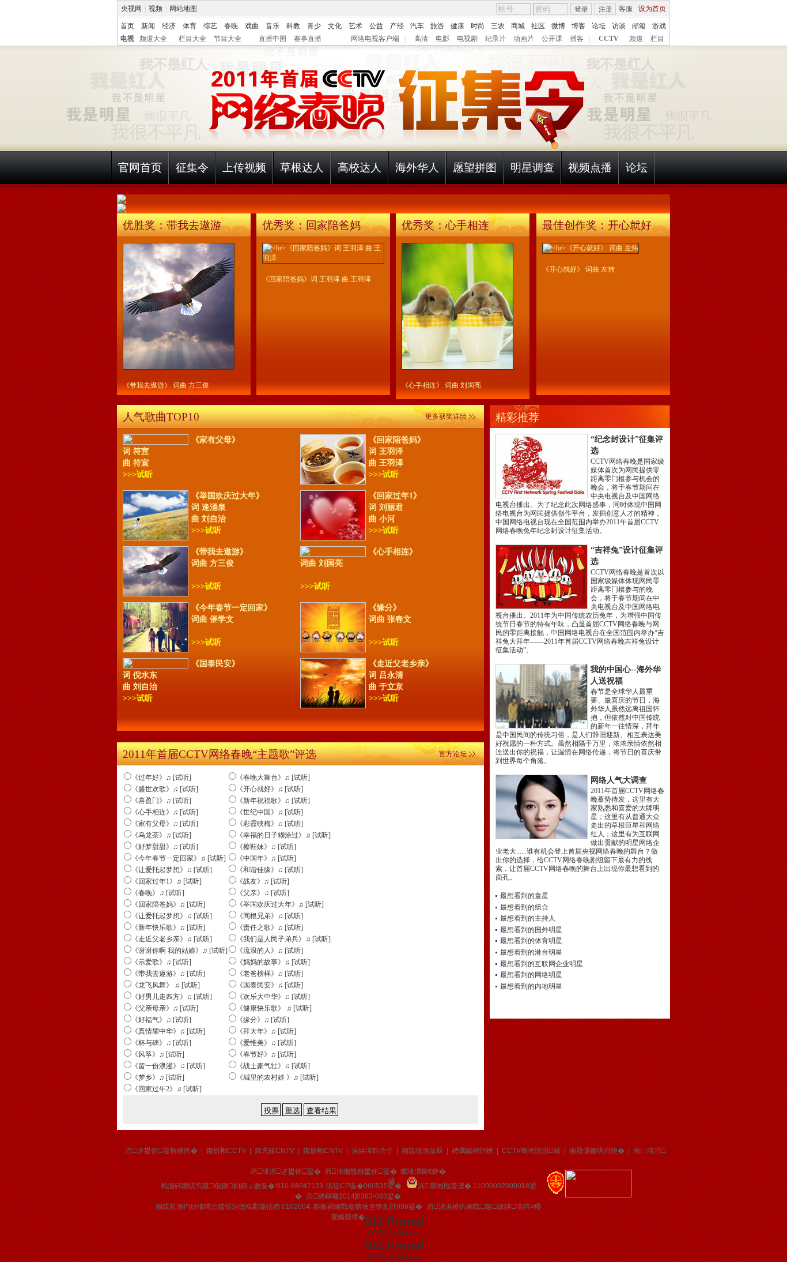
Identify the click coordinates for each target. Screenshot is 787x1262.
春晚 (231, 26)
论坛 (599, 26)
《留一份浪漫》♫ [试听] (168, 1066)
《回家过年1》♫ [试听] (166, 881)
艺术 (355, 26)
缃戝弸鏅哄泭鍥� (597, 1151)
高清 (421, 39)
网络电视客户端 (375, 39)
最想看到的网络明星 (531, 975)
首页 (127, 26)
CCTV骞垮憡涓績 (531, 1151)
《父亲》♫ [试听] (262, 893)
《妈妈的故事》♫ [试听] (273, 962)
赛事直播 (307, 39)
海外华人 (417, 167)
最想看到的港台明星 (531, 952)
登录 (581, 9)
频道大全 (153, 39)
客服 (626, 9)
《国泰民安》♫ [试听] (269, 985)
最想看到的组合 (524, 907)
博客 (578, 26)
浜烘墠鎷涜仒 (372, 1151)
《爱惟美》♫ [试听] (266, 1043)
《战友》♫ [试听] (262, 881)
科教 (293, 26)
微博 (558, 26)
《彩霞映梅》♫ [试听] (269, 824)
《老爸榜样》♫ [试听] (269, 974)
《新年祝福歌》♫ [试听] (273, 801)
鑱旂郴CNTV (323, 1151)
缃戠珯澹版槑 (422, 1151)
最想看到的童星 (524, 896)
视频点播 (590, 167)
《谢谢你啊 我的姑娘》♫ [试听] (179, 950)
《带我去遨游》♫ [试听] (168, 974)
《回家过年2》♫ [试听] (166, 1089)
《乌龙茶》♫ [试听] (161, 835)
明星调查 (532, 167)
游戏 (659, 26)
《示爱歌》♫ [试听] (161, 962)
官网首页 (140, 167)
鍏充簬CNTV (274, 1151)
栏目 (657, 39)
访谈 (619, 26)
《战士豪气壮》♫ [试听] (273, 1066)
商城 (518, 26)
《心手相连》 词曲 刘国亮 (441, 385)
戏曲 (252, 26)
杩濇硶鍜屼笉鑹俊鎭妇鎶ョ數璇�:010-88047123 (242, 1186)
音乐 (272, 26)
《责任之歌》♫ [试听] (269, 927)
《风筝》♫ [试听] (157, 1054)
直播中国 (272, 39)
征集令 (192, 167)
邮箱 (639, 26)
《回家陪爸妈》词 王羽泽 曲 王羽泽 (316, 279)
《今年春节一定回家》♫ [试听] (178, 858)
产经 (397, 26)
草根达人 (302, 167)
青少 (314, 26)
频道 (636, 39)
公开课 (552, 39)
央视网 (131, 9)
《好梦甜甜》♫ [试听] (164, 847)
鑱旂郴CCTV (226, 1151)
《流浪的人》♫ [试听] (269, 950)
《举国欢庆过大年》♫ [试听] (280, 904)
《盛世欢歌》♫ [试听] (164, 789)
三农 (498, 26)
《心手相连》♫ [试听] (164, 812)
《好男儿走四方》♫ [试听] (171, 997)
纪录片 (495, 39)
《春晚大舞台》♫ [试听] (273, 777)
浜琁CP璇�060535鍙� (364, 1186)
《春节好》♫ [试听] (266, 1054)
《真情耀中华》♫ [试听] (168, 1031)
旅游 (437, 26)
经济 (169, 26)
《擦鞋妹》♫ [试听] (266, 847)
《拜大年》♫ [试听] (266, 1031)
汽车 (417, 26)
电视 (127, 39)
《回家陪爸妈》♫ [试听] (168, 904)
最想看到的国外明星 (531, 930)
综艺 (210, 26)
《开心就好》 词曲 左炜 (578, 269)
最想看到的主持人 (527, 918)
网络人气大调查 (619, 780)
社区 (538, 26)
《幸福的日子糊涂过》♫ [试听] (283, 835)
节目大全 (227, 39)
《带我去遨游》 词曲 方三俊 (166, 385)
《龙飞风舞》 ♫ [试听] (165, 985)
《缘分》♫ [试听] (262, 1020)
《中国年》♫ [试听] (266, 858)
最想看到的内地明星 (531, 986)
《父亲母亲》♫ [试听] (164, 1008)
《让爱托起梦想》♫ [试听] (171, 870)
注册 (605, 9)
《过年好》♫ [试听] (161, 777)
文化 (335, 26)
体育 (189, 26)
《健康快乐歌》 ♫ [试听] (274, 1008)
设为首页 (652, 9)
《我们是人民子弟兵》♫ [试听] (283, 939)
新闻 (148, 26)
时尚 (478, 26)
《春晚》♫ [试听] (157, 893)
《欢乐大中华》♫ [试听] (273, 997)
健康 (457, 26)
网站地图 (183, 9)
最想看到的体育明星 (531, 941)
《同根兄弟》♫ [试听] (269, 916)
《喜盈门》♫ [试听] (161, 801)
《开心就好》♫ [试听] (269, 789)
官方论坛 (453, 754)
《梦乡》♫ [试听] (157, 1077)
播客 (577, 39)
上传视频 (244, 167)
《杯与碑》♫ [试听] (161, 1043)
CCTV (609, 39)
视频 (155, 9)
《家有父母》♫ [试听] (164, 824)
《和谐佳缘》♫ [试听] (269, 870)
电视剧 (467, 39)
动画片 (523, 39)
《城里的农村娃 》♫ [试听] (277, 1077)
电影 (442, 39)
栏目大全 (192, 39)
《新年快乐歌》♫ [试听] (168, 927)
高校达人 (359, 167)
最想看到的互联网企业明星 (541, 964)
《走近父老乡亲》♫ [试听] (171, 939)
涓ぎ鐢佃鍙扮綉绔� (161, 1151)
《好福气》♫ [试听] (161, 1020)
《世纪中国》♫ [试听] (269, 812)
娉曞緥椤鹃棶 (472, 1151)
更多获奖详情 (446, 416)
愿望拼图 (475, 167)
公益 (376, 26)
